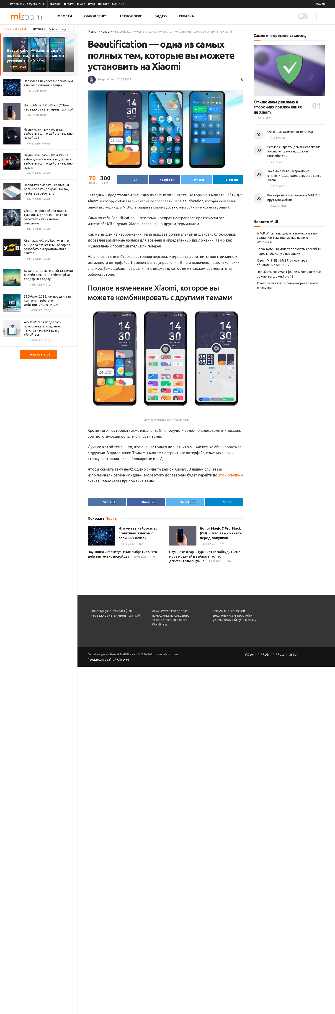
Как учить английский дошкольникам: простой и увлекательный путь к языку (234, 615)
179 (153, 556)
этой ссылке (229, 475)
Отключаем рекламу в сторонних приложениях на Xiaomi (278, 107)
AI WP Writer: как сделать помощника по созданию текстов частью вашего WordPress (287, 238)
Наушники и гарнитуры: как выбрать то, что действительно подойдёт (48, 133)
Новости (63, 16)
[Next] (169, 574)
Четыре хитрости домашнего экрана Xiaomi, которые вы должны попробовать (293, 151)
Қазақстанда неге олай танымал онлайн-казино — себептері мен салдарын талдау (48, 275)
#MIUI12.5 (118, 4)
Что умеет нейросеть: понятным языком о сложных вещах (138, 533)
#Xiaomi (55, 4)
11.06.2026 (127, 544)
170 (228, 561)
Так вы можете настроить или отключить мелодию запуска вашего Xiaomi (294, 175)
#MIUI (91, 4)
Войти (320, 4)
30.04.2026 (208, 544)
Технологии (130, 16)
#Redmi (69, 4)
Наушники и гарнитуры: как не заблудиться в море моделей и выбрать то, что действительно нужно (204, 556)
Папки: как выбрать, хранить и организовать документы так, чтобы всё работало (46, 189)
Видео (161, 16)
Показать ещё (38, 354)
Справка (186, 16)
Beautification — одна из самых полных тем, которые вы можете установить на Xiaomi (37, 55)
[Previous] (161, 574)
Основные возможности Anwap (290, 132)
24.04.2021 (124, 79)
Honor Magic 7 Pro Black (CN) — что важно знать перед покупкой (221, 533)
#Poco (81, 4)
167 (140, 544)
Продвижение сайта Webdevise (108, 659)
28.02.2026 (139, 556)
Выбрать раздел (59, 29)
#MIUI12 (103, 4)
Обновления (95, 16)
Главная (93, 31)
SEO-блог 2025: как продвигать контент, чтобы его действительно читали (47, 300)
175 (221, 544)
